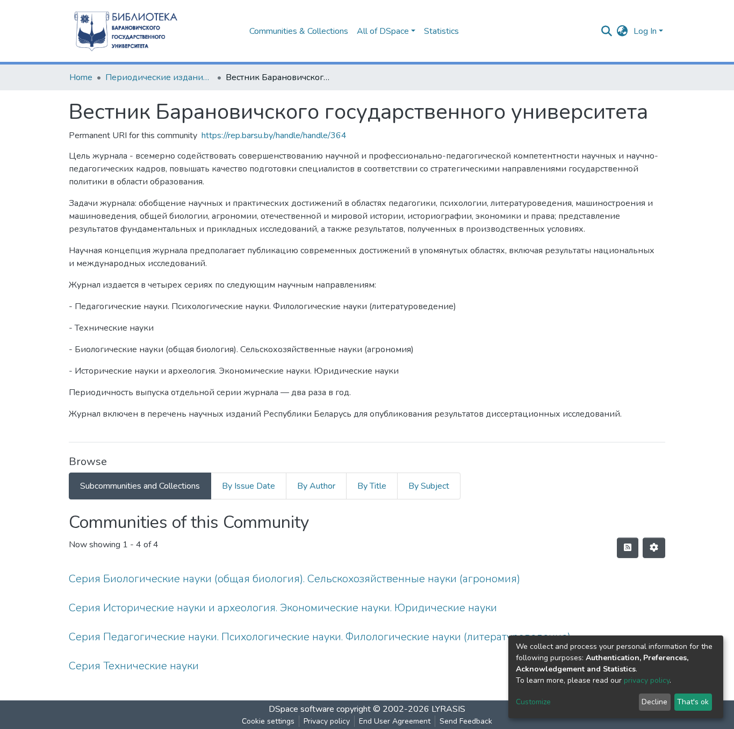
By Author (316, 486)
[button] (622, 31)
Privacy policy (327, 721)
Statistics (441, 31)
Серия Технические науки (134, 666)
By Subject (428, 486)
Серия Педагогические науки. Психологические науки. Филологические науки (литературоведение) (320, 637)
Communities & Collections (298, 31)
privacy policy (647, 680)
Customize (533, 702)
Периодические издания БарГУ (159, 77)
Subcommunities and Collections (140, 486)
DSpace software (301, 709)
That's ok (693, 702)
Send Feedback (466, 721)
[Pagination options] (654, 548)
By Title (371, 486)
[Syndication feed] (627, 548)
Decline (654, 702)
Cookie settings (268, 721)
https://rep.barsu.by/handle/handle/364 (274, 135)
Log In (645, 31)
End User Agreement (394, 721)
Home (80, 77)
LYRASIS (448, 709)
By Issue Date (248, 486)
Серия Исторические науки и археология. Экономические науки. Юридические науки (283, 608)
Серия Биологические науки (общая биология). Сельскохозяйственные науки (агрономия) (294, 578)
